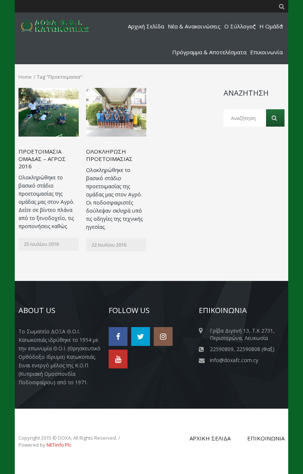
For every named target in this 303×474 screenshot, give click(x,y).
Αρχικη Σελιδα (210, 438)
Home (25, 76)
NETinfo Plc (59, 445)
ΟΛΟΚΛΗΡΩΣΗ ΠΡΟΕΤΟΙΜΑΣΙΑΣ (109, 155)
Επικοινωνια (266, 438)
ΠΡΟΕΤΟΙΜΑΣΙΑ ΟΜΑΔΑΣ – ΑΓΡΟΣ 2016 (42, 159)
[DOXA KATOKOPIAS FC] (59, 25)
